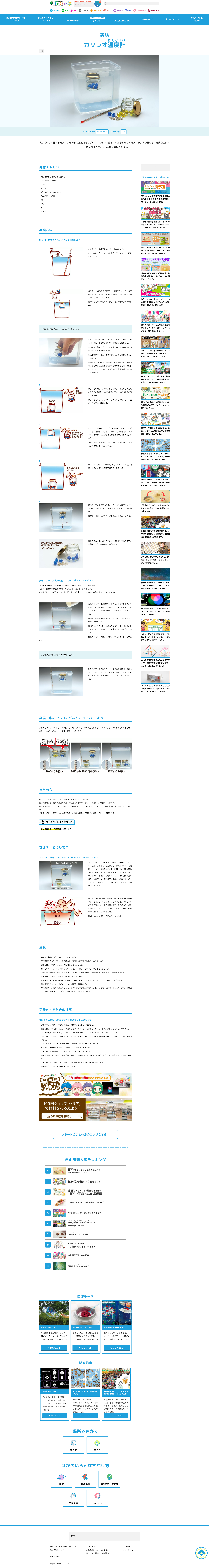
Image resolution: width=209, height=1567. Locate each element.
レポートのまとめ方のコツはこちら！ (85, 1134)
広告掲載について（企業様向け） (99, 1551)
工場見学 (120, 10)
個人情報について (57, 1550)
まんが (109, 10)
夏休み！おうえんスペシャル (45, 19)
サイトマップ (128, 1550)
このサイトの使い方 (197, 19)
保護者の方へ (141, 10)
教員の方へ (155, 10)
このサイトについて (94, 1546)
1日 (123, 131)
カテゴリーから (72, 20)
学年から (97, 20)
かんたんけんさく (122, 20)
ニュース (85, 10)
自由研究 (56, 10)
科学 (66, 10)
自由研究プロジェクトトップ (16, 19)
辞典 (129, 10)
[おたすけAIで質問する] (97, 3)
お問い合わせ (55, 1556)
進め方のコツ (148, 19)
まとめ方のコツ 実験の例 (51, 829)
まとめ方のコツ (172, 19)
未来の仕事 (97, 10)
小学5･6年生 (102, 131)
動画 (75, 10)
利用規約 (126, 1546)
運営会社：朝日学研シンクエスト (63, 1546)
